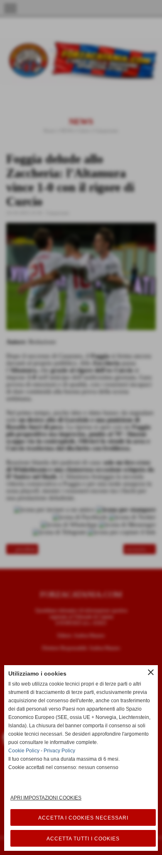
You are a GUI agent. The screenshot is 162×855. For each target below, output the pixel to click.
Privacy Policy (59, 751)
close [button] (151, 672)
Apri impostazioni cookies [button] (45, 798)
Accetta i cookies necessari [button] (83, 818)
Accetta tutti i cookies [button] (83, 839)
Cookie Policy (23, 751)
